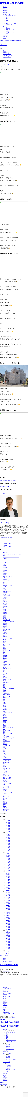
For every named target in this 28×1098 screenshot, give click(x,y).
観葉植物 (5, 677)
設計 (7, 17)
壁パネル (5, 598)
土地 (4, 714)
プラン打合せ (6, 595)
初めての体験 (6, 629)
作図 (4, 676)
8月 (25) (8, 820)
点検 (4, 729)
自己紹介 (5, 780)
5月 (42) (8, 884)
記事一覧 (6, 537)
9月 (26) (8, 858)
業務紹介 (5, 641)
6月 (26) (8, 823)
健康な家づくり (10, 29)
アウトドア (6, 665)
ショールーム (6, 768)
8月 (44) (8, 879)
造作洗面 (5, 673)
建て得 (4, 766)
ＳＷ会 (4, 804)
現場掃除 (5, 691)
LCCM (7, 31)
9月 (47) (8, 877)
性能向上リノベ (7, 591)
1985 (4, 588)
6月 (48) (8, 882)
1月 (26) (8, 870)
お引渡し (5, 793)
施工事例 (5, 12)
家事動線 (5, 656)
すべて (4, 51)
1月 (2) (7, 953)
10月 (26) (8, 856)
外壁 (4, 662)
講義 (4, 751)
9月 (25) (8, 838)
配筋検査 (5, 615)
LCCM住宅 (5, 558)
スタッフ (5, 781)
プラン (4, 639)
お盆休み (5, 632)
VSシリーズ (6, 787)
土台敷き (5, 609)
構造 (4, 735)
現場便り (5, 493)
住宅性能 (5, 592)
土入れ (4, 723)
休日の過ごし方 (7, 664)
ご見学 (4, 610)
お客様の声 (6, 52)
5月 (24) (8, 825)
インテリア (6, 775)
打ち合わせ (6, 771)
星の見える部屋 (7, 679)
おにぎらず (6, 580)
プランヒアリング (7, 712)
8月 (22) (8, 918)
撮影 (4, 699)
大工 (4, 646)
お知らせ (5, 1007)
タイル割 (5, 655)
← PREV (2, 537)
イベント (5, 10)
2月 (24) (8, 829)
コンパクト (6, 564)
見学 (4, 769)
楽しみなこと (6, 594)
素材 (7, 21)
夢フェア (5, 670)
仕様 (7, 20)
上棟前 (4, 574)
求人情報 (5, 1002)
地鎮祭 (4, 790)
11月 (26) (8, 835)
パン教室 (5, 597)
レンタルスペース (7, 576)
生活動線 (5, 658)
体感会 (4, 806)
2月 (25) (8, 868)
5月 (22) (8, 864)
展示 (4, 607)
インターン (6, 724)
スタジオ (5, 601)
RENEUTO (5, 35)
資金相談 (5, 612)
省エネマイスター (7, 733)
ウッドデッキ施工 (7, 638)
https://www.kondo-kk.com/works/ (8, 480)
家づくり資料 (6, 696)
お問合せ (5, 1005)
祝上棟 (4, 800)
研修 (4, 765)
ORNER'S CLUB (4, 1084)
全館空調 (5, 626)
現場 (4, 742)
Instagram (5, 708)
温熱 (4, 582)
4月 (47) (8, 885)
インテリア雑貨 (7, 777)
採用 (4, 8)
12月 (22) (8, 834)
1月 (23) (8, 831)
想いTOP (8, 28)
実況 (4, 635)
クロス (4, 705)
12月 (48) (8, 873)
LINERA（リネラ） (11, 25)
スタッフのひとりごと (8, 738)
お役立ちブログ (7, 54)
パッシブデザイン (7, 792)
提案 (4, 702)
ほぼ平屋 (5, 624)
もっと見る (3, 813)
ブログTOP (8, 1065)
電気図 (4, 649)
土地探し (5, 697)
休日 (4, 685)
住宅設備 (5, 570)
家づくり (5, 618)
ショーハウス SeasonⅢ (8, 621)
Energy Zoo (5, 583)
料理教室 (5, 579)
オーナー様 (6, 762)
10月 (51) (8, 876)
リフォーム (6, 577)
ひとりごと (6, 809)
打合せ (4, 586)
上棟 (4, 711)
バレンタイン (6, 754)
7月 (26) (8, 822)
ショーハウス (6, 757)
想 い (6, 1043)
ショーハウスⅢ (7, 759)
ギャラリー (6, 774)
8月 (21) (8, 899)
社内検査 (5, 561)
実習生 (4, 726)
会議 (4, 763)
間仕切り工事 (6, 650)
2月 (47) (8, 888)
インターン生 (6, 644)
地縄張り (5, 630)
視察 (4, 747)
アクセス (5, 1000)
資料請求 (5, 1003)
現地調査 (5, 721)
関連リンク (6, 1012)
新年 (4, 571)
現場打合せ (6, 706)
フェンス (5, 661)
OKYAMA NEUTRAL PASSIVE (11, 557)
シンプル (5, 562)
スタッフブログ (7, 57)
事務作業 (5, 603)
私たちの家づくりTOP (11, 15)
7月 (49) (8, 880)
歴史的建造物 (6, 741)
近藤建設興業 (6, 620)
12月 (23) (8, 853)
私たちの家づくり (7, 14)
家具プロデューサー (8, 727)
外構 (4, 659)
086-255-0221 (6, 971)
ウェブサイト (6, 715)
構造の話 (5, 789)
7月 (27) (8, 920)
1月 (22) (8, 850)
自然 (4, 684)
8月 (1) (7, 951)
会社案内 (5, 7)
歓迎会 (4, 703)
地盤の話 (5, 807)
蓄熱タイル (6, 600)
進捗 (4, 652)
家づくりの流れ (4, 955)
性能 (7, 18)
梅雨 (4, 687)
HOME (4, 958)
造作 (4, 674)
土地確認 (5, 633)
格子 (4, 627)
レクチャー (6, 760)
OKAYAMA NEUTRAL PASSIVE (12, 554)
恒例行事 (5, 567)
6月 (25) (8, 902)
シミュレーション (7, 585)
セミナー (5, 795)
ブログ (4, 38)
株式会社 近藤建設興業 (12, 3)
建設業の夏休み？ (7, 961)
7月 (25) (8, 841)
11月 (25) (8, 914)
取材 (4, 700)
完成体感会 (6, 682)
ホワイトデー (6, 730)
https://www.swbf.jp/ (4, 486)
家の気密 (5, 810)
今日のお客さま (7, 796)
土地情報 (5, 36)
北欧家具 (5, 606)
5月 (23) (8, 844)
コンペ (4, 748)
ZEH (4, 784)
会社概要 (8, 1056)
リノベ (4, 589)
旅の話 (4, 739)
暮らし (4, 617)
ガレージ (5, 623)
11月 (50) (8, 874)
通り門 (4, 681)
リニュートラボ (7, 745)
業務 (4, 647)
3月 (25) (8, 906)
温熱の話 (5, 803)
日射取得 (5, 573)
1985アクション (10, 32)
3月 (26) (8, 926)
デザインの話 (6, 786)
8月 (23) (8, 938)
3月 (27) (8, 828)
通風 (4, 732)
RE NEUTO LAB (7, 736)
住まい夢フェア (7, 668)
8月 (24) (8, 840)
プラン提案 (6, 693)
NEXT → (11, 537)
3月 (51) (8, 887)
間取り (4, 565)
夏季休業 (5, 636)
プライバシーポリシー (8, 1013)
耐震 (4, 555)
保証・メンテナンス (11, 23)
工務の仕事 (6, 604)
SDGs (7, 33)
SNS (4, 756)
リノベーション (7, 783)
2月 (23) (8, 908)
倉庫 (4, 642)
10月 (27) (8, 837)
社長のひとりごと (7, 55)
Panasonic (5, 568)
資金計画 (5, 614)
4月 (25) (8, 826)
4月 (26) (8, 865)
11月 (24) (8, 894)
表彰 (4, 750)
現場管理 (5, 744)
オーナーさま (6, 709)
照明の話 (5, 552)
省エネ (4, 753)
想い (4, 26)
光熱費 (4, 690)
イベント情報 (6, 694)
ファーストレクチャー (8, 688)
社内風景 (5, 772)
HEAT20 (5, 720)
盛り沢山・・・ (7, 798)
